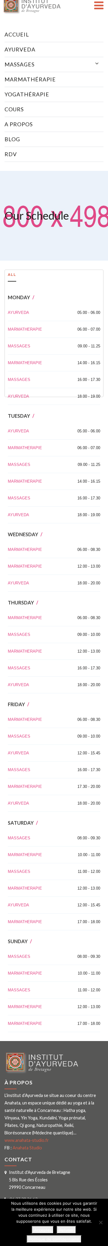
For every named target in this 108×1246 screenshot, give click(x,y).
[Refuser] (101, 1222)
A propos (18, 124)
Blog (12, 139)
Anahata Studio (27, 1147)
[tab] (12, 276)
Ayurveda (19, 49)
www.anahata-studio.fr (26, 1140)
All (12, 274)
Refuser (66, 1229)
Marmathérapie (30, 79)
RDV (10, 154)
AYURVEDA (18, 312)
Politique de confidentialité (54, 1239)
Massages (19, 64)
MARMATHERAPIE (25, 329)
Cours (14, 109)
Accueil (16, 34)
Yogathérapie (26, 94)
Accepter (42, 1229)
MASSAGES (19, 346)
